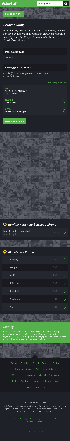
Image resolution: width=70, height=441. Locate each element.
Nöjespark (54, 375)
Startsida (18, 419)
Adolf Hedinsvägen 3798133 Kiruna (16, 91)
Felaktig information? (57, 82)
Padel (14, 381)
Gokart (29, 369)
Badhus (14, 363)
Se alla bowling (13, 13)
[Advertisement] (35, 173)
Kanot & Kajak (49, 369)
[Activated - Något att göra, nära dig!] (9, 3)
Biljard (36, 363)
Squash (28, 387)
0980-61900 (10, 101)
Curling (56, 363)
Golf (38, 369)
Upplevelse (40, 387)
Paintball (25, 381)
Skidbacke (46, 381)
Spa (56, 381)
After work (43, 73)
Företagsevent (25, 73)
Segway (35, 381)
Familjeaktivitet (12, 76)
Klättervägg (16, 375)
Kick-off (9, 73)
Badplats (25, 363)
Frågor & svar (29, 419)
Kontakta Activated (35, 421)
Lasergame (30, 375)
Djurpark (19, 369)
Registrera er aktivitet (46, 419)
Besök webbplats (14, 121)
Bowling (45, 363)
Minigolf (42, 375)
